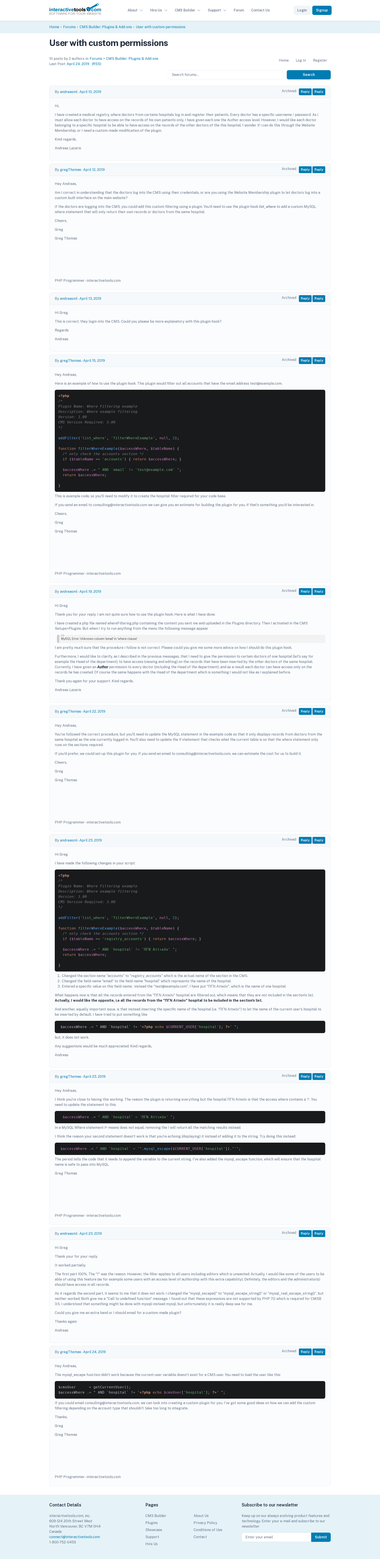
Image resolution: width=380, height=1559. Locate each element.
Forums (69, 27)
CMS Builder (185, 10)
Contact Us (260, 10)
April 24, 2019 (78, 64)
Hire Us (156, 10)
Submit (321, 1537)
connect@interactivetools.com (74, 1537)
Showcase (153, 1530)
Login (302, 10)
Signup (322, 10)
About (132, 10)
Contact (200, 1537)
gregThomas (70, 170)
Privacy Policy (205, 1523)
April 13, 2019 (90, 298)
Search (309, 75)
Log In (301, 60)
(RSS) (96, 64)
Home (54, 27)
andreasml (68, 92)
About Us (201, 1516)
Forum (239, 10)
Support (214, 10)
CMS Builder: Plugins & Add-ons (106, 27)
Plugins (151, 1523)
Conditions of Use (208, 1530)
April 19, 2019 (90, 591)
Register (320, 60)
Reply (305, 91)
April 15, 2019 (94, 361)
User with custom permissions (160, 27)
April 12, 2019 (94, 170)
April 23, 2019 (90, 840)
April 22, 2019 (94, 711)
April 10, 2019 (90, 92)
